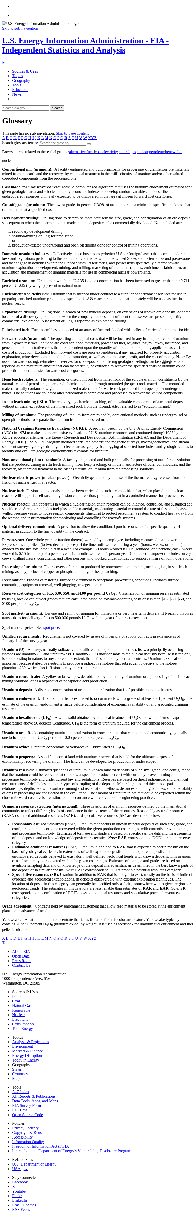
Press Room (21, 961)
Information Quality (28, 1142)
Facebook (20, 1182)
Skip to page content (72, 133)
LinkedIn (19, 1200)
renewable (174, 152)
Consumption (23, 1024)
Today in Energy (25, 1060)
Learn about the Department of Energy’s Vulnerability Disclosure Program (71, 1151)
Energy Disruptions (27, 1055)
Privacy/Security (25, 1128)
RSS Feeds (21, 1209)
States (17, 1069)
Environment (22, 1046)
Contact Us (21, 965)
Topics (17, 76)
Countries (20, 1074)
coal (98, 152)
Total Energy (22, 1028)
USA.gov (20, 1169)
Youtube (19, 1191)
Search (57, 108)
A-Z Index (20, 1092)
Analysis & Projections (30, 1042)
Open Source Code (27, 1114)
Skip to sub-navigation (20, 28)
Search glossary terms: (20, 142)
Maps (16, 1078)
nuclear (142, 152)
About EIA (21, 951)
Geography (21, 80)
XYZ (92, 138)
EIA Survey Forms (27, 1105)
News (17, 94)
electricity (110, 152)
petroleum (157, 152)
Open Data (21, 956)
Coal (16, 1001)
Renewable (21, 1010)
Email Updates (24, 1205)
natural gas (127, 152)
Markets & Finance (27, 1051)
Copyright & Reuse (27, 1132)
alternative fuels (81, 152)
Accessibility (22, 1137)
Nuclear (18, 1015)
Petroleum (20, 996)
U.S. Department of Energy (34, 1164)
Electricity (20, 1019)
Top (5, 943)
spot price (51, 627)
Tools (16, 85)
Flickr (17, 1196)
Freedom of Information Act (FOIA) (41, 1146)
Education (20, 89)
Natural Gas (21, 1005)
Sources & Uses (25, 71)
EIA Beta (19, 1110)
